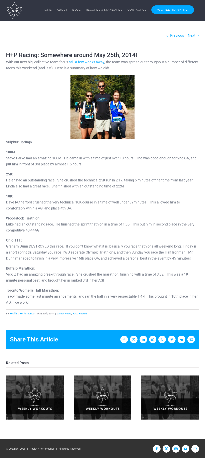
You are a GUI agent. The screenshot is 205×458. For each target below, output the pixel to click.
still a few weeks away (86, 62)
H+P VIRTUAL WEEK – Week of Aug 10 (102, 397)
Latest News (64, 313)
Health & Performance (21, 313)
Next (191, 35)
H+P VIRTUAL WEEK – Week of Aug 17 (35, 397)
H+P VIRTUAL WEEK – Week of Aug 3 (170, 397)
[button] (9, 398)
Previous (177, 35)
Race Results (79, 313)
